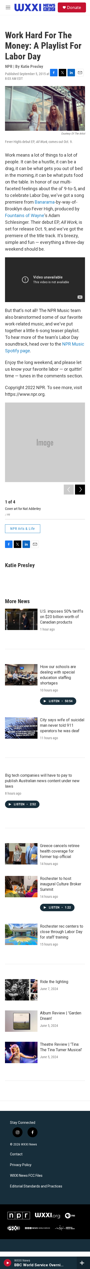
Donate (74, 7)
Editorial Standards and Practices (36, 1186)
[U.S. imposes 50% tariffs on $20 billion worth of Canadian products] (21, 619)
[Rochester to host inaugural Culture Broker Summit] (21, 886)
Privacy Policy (21, 1165)
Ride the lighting (54, 981)
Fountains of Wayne (24, 215)
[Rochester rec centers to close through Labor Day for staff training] (21, 934)
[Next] (80, 490)
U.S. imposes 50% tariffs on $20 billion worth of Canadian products (61, 617)
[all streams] (83, 1263)
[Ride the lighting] (21, 989)
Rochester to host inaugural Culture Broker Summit (60, 884)
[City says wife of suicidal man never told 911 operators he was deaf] (21, 728)
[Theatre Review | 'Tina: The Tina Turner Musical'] (21, 1052)
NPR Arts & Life (22, 529)
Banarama (44, 202)
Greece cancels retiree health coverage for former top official (60, 851)
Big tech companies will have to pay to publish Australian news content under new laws (42, 781)
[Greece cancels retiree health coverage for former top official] (21, 853)
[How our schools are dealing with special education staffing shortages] (21, 674)
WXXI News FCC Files (26, 1176)
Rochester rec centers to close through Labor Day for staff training (61, 932)
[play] (7, 1262)
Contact (16, 1154)
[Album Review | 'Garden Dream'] (21, 1021)
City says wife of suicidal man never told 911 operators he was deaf (62, 725)
